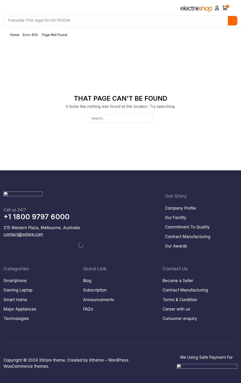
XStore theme (52, 360)
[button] (217, 8)
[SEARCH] (149, 118)
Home (14, 35)
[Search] (232, 20)
